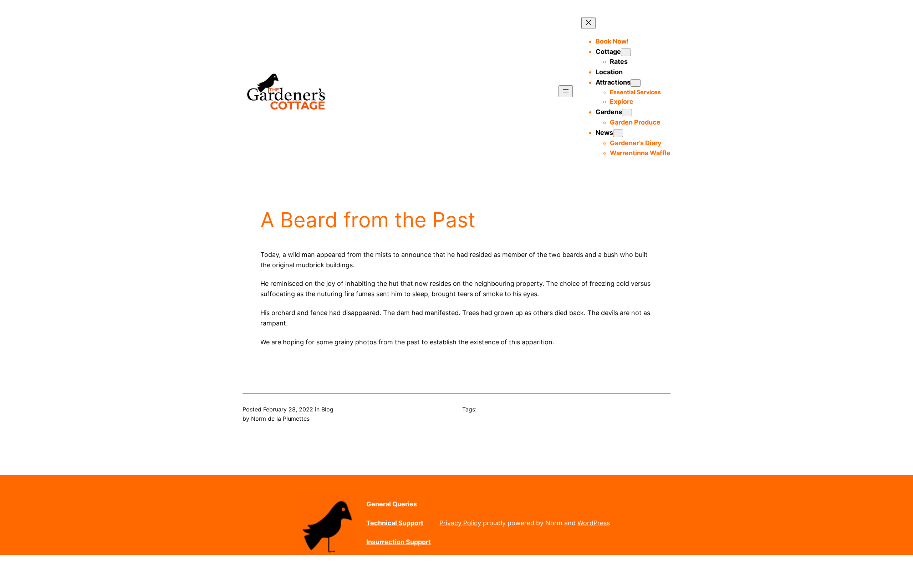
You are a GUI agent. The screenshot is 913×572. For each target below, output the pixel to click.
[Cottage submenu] (626, 52)
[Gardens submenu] (627, 112)
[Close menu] (588, 23)
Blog (327, 409)
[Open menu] (565, 91)
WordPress (593, 523)
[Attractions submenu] (636, 83)
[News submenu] (618, 133)
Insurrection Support (398, 542)
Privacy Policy (460, 523)
